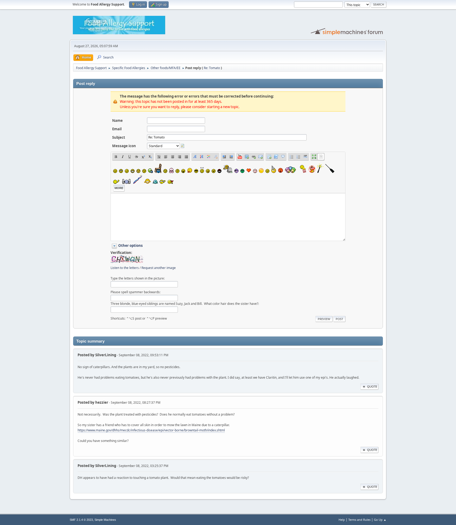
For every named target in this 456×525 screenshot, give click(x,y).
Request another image (158, 268)
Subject (118, 137)
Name (117, 120)
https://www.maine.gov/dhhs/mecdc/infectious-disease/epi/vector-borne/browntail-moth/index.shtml (151, 430)
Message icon (124, 145)
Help (342, 520)
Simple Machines (105, 519)
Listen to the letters (125, 268)
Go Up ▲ (380, 520)
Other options (130, 245)
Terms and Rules (359, 520)
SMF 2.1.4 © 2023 (81, 519)
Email (117, 129)
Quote (372, 386)
